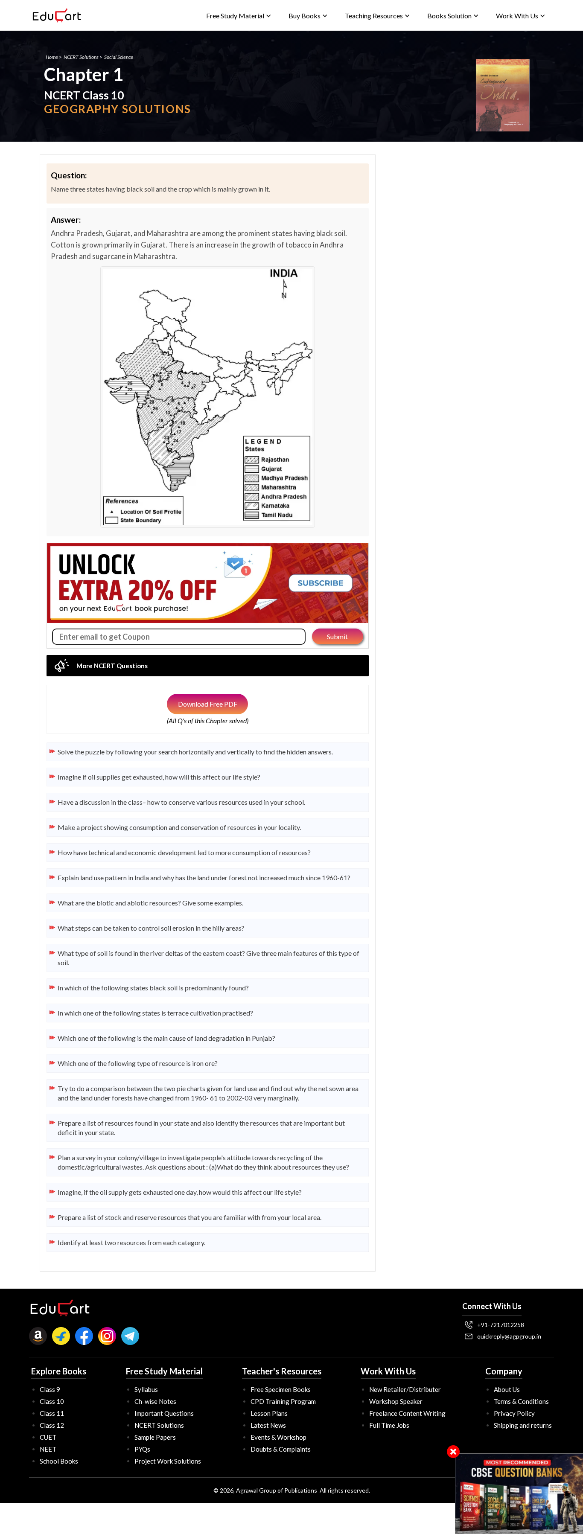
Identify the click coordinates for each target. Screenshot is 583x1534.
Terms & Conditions (521, 1401)
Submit (337, 636)
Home (52, 57)
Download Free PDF (207, 704)
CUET (48, 1437)
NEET (48, 1449)
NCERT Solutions (81, 57)
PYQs (142, 1449)
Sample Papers (155, 1437)
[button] (239, 15)
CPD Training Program (283, 1401)
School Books (59, 1461)
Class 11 (52, 1413)
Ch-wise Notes (155, 1401)
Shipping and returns (523, 1425)
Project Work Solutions (167, 1461)
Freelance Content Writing (407, 1413)
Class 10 (52, 1401)
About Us (507, 1389)
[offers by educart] (519, 1494)
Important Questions (164, 1413)
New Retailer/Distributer (405, 1389)
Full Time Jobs (389, 1425)
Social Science (118, 57)
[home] (57, 15)
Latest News (268, 1425)
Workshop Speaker (396, 1401)
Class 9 (50, 1389)
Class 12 (52, 1425)
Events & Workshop (278, 1437)
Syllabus (146, 1389)
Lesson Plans (269, 1413)
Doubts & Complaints (281, 1449)
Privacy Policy (514, 1413)
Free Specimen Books (281, 1389)
